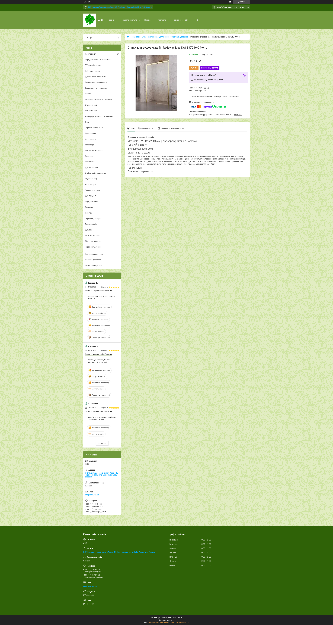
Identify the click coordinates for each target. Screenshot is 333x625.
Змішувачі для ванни (179, 37)
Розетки (88, 213)
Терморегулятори (93, 218)
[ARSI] (89, 20)
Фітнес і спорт (91, 111)
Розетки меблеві (92, 236)
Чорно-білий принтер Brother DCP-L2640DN (101, 297)
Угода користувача (93, 266)
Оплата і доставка (93, 260)
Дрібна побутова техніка (95, 77)
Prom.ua (179, 618)
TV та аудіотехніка (93, 65)
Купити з (205, 68)
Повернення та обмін (94, 254)
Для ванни (164, 37)
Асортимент (90, 54)
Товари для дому (92, 190)
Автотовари (90, 139)
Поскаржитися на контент (158, 622)
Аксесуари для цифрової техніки (99, 116)
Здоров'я (89, 156)
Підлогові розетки (93, 241)
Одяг (87, 122)
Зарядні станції (91, 201)
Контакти (162, 20)
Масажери (89, 145)
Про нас (147, 20)
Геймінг (88, 94)
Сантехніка (153, 37)
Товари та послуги (129, 20)
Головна (110, 20)
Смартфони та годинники (96, 88)
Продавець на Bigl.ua (166, 620)
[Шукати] (118, 37)
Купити (194, 68)
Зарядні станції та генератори (98, 60)
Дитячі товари (91, 167)
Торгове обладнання (94, 128)
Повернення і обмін (181, 20)
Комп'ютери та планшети (96, 82)
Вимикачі (89, 207)
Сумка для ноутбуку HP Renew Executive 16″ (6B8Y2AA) (100, 361)
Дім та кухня (90, 196)
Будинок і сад (91, 105)
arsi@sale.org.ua (92, 495)
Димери (88, 230)
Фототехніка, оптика (94, 150)
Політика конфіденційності (179, 622)
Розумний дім (91, 224)
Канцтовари (90, 133)
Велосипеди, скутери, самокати (98, 99)
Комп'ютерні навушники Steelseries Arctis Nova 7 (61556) (102, 418)
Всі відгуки (102, 443)
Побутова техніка (92, 71)
